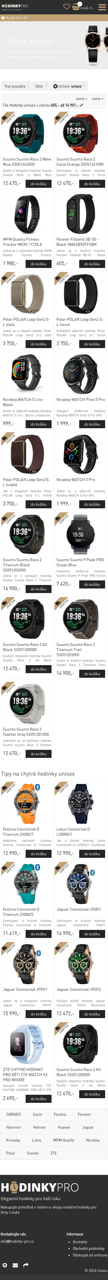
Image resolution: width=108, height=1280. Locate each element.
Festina (60, 1114)
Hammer (13, 1127)
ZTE (53, 1152)
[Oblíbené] (66, 7)
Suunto (33, 1152)
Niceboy (93, 1140)
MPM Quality (63, 1140)
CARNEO (13, 1114)
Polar (10, 1152)
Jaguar (88, 1127)
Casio (37, 1114)
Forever (84, 1114)
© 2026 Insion (96, 1270)
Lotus (36, 1140)
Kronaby (13, 1140)
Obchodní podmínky (89, 1248)
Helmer (39, 1127)
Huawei (64, 1127)
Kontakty (80, 1242)
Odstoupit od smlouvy (90, 1255)
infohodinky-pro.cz (17, 1241)
